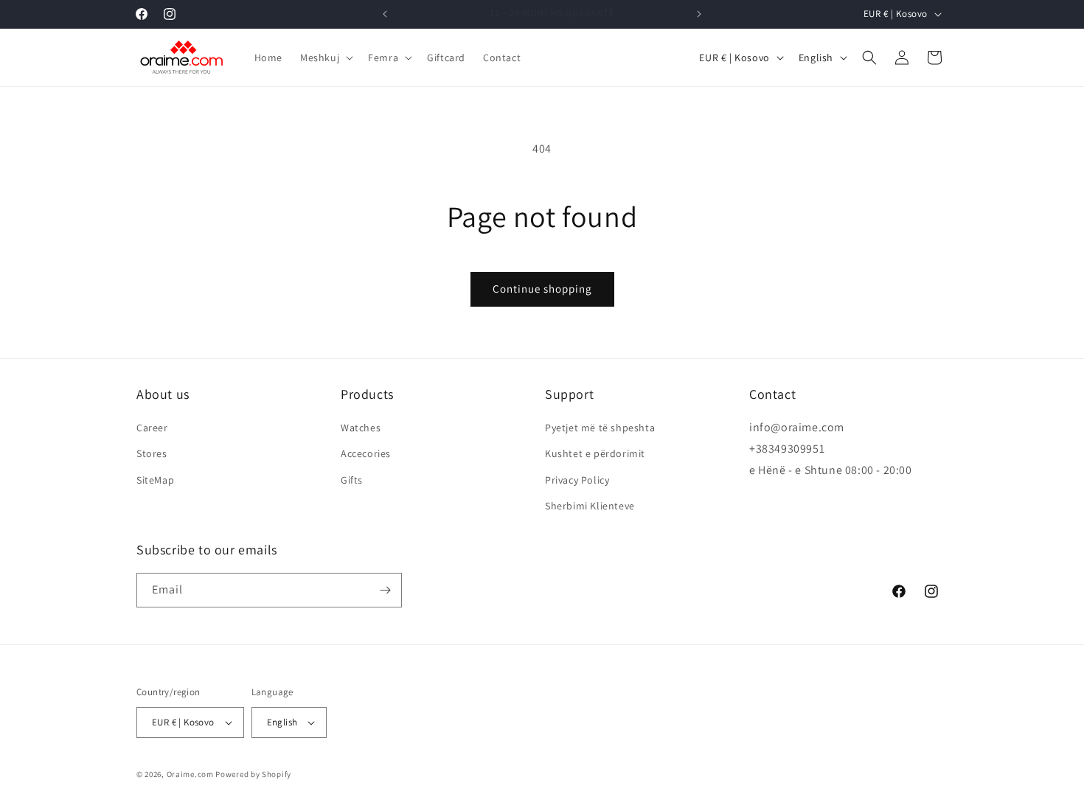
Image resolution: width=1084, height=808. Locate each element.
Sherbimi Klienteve (590, 505)
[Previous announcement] (385, 14)
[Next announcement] (699, 14)
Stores (151, 453)
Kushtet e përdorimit (595, 453)
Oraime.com (190, 774)
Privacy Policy (577, 480)
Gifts (352, 480)
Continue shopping (542, 289)
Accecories (366, 453)
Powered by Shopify (253, 774)
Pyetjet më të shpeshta (600, 427)
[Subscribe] (385, 590)
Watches (361, 427)
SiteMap (155, 480)
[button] (325, 57)
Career (152, 427)
